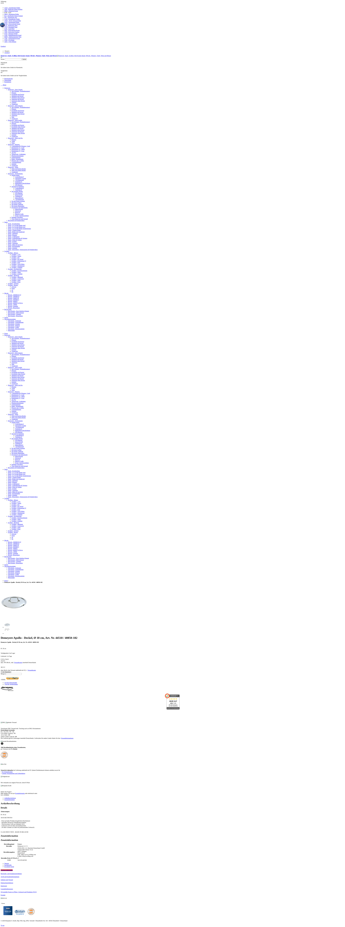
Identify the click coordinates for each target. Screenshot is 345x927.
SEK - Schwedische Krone (12, 30)
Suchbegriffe (8, 865)
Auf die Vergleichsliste (11, 684)
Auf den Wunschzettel (10, 682)
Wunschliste (7, 80)
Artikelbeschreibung (10, 798)
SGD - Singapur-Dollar (11, 33)
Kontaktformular (20, 793)
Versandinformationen (67, 738)
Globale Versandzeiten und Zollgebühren (13, 773)
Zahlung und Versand (7, 880)
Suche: (3, 59)
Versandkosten (18, 662)
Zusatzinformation (9, 799)
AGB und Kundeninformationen (10, 877)
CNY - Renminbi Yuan (10, 27)
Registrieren (7, 82)
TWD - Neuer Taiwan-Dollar (12, 20)
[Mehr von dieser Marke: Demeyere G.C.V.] (7, 690)
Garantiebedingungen (7, 889)
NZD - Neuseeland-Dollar (11, 22)
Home (6, 580)
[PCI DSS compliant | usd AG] (4, 758)
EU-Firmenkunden (7, 772)
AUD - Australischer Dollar (12, 8)
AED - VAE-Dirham (10, 41)
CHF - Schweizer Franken (11, 32)
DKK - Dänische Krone (11, 11)
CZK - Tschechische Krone (12, 38)
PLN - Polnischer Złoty (11, 25)
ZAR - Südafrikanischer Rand (12, 35)
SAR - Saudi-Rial (9, 29)
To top (2, 925)
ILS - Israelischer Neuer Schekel (13, 16)
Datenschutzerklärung (7, 883)
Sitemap (6, 863)
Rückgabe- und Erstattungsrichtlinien (11, 873)
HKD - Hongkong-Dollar (11, 14)
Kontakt (3, 895)
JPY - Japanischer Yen (10, 17)
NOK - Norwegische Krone (12, 24)
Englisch (3, 46)
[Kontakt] (2, 788)
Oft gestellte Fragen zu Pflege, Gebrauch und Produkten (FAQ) (19, 892)
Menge (3, 674)
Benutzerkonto (8, 78)
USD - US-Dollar (9, 40)
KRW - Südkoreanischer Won (12, 37)
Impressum (4, 886)
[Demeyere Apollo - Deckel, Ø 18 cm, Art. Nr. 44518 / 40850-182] (7, 627)
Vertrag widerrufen (7, 870)
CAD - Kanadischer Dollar (12, 19)
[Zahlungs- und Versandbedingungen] (2, 725)
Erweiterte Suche (9, 866)
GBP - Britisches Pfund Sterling (13, 9)
